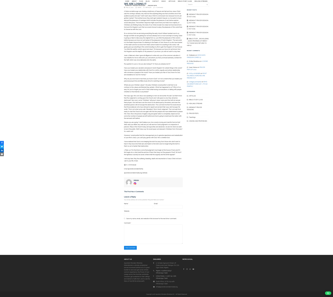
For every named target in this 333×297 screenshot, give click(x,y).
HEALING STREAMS (195, 103)
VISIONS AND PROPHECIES (198, 121)
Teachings (192, 117)
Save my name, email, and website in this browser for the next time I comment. (151, 218)
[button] (2, 143)
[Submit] (207, 4)
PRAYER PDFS (193, 113)
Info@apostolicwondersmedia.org (167, 287)
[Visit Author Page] (129, 182)
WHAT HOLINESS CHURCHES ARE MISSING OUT (197, 76)
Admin (139, 7)
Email (156, 203)
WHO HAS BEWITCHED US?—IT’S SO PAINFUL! (197, 84)
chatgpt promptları (195, 82)
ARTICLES (148, 7)
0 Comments (159, 7)
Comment (127, 223)
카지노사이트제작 (194, 73)
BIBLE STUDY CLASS (196, 100)
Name (126, 203)
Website (126, 211)
